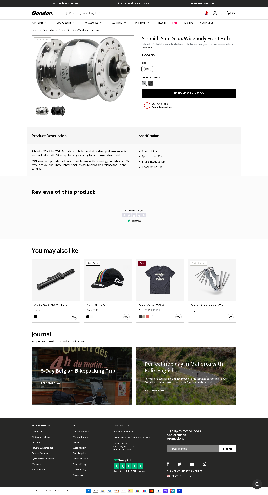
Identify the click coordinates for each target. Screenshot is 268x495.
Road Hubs (48, 30)
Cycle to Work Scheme (43, 458)
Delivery (36, 442)
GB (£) (175, 476)
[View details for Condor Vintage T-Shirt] (160, 290)
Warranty (36, 464)
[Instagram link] (204, 464)
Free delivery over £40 (67, 3)
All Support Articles (41, 436)
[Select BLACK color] (35, 316)
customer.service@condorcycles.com (132, 436)
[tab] (83, 70)
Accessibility (79, 474)
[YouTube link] (192, 464)
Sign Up (228, 448)
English (187, 476)
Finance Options (40, 453)
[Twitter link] (179, 464)
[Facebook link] (168, 464)
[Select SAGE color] (143, 316)
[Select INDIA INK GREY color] (140, 316)
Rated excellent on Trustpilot (135, 3)
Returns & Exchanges (42, 447)
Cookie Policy (79, 469)
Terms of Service (81, 458)
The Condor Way (81, 431)
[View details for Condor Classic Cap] (108, 290)
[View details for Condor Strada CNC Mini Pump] (56, 290)
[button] (129, 69)
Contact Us (37, 431)
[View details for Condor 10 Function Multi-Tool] (212, 290)
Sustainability (79, 447)
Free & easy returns (204, 3)
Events (76, 442)
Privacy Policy (79, 464)
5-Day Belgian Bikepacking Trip (78, 370)
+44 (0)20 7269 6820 (123, 431)
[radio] (147, 69)
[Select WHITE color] (91, 316)
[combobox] (131, 13)
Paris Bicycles (79, 453)
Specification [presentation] (149, 136)
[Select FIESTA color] (147, 316)
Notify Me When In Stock (189, 93)
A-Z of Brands (39, 469)
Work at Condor (81, 436)
